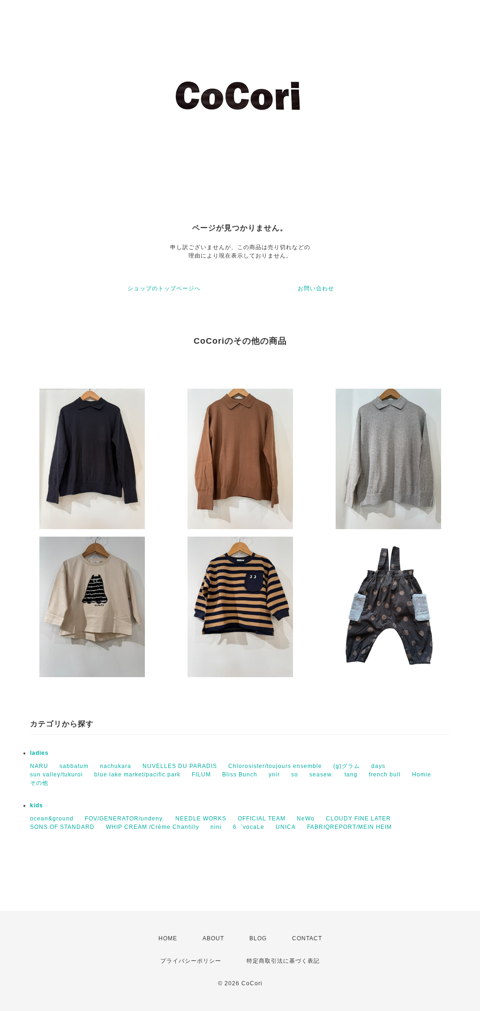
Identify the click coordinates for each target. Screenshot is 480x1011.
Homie (421, 774)
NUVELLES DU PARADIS (179, 766)
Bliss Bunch (239, 774)
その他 (39, 783)
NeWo (306, 818)
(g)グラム (346, 766)
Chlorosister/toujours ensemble (275, 766)
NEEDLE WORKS (200, 818)
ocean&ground (52, 818)
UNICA (286, 827)
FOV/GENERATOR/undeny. (124, 818)
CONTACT (307, 938)
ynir (274, 774)
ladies (39, 753)
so (294, 774)
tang (351, 774)
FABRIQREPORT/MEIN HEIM (349, 827)
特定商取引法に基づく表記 (283, 961)
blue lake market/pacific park (137, 774)
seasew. (321, 774)
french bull (385, 774)
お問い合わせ (316, 288)
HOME (167, 938)
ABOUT (213, 938)
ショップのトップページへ (164, 288)
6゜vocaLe (248, 827)
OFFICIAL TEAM (261, 818)
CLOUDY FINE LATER (358, 818)
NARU (39, 766)
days (378, 766)
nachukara (115, 766)
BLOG (258, 938)
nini (216, 827)
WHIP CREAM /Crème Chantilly (152, 827)
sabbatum (74, 766)
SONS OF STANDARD (62, 827)
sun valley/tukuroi (56, 774)
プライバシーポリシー (190, 961)
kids (36, 805)
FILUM (201, 774)
